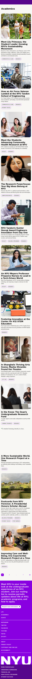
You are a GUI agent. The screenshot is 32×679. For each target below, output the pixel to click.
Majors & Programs (13, 241)
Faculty (4, 151)
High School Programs (9, 674)
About (3, 642)
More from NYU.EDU (7, 667)
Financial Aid (5, 672)
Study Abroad (16, 521)
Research (18, 59)
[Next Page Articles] (30, 574)
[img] (16, 26)
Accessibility (5, 650)
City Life (4, 379)
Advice (3, 617)
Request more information (10, 606)
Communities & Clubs (7, 59)
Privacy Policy (6, 644)
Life (2, 612)
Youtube (4, 631)
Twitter (3, 625)
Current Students (7, 423)
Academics (4, 615)
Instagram (4, 622)
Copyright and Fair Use (9, 647)
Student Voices (6, 107)
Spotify (3, 636)
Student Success (7, 677)
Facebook (4, 628)
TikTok (3, 634)
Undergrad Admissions (9, 669)
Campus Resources (7, 195)
